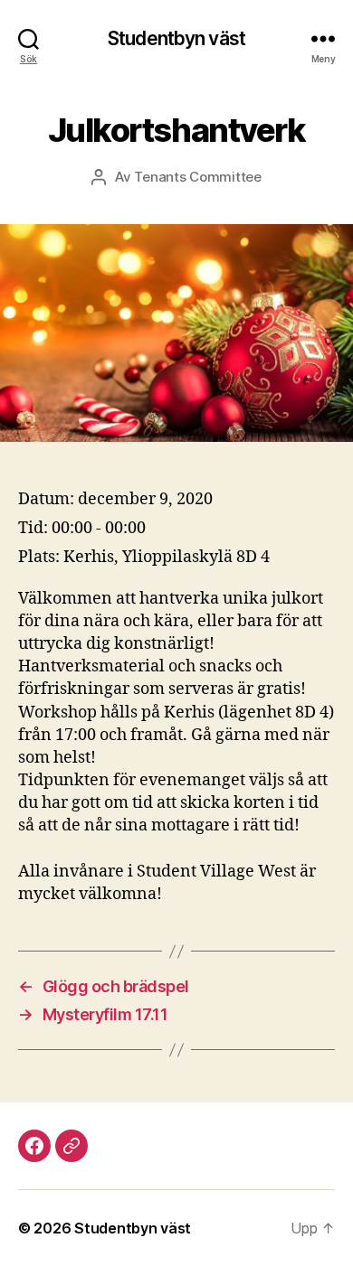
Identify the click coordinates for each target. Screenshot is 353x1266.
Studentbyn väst (176, 38)
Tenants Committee (198, 176)
